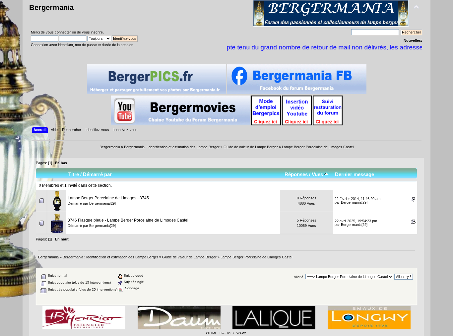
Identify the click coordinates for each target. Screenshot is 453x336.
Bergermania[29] (102, 203)
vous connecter (58, 32)
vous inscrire (92, 32)
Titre (73, 174)
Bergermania (51, 7)
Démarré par (97, 174)
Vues (318, 174)
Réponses (296, 174)
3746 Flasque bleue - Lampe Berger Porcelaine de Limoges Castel (128, 220)
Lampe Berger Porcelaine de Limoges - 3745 (108, 198)
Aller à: (299, 277)
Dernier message (354, 174)
